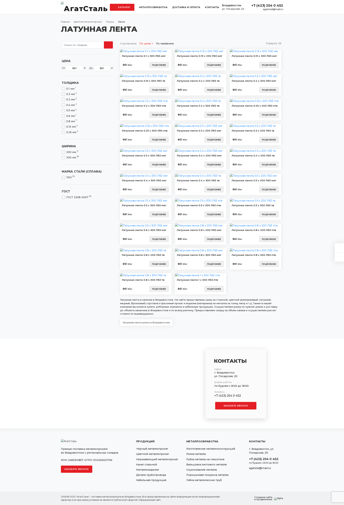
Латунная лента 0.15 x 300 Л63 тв (143, 80)
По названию (165, 43)
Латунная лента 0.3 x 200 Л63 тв (253, 130)
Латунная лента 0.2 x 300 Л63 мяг (254, 80)
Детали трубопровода (151, 475)
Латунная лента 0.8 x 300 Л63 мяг (199, 254)
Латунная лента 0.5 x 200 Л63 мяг (254, 180)
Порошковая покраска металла (207, 475)
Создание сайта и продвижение (263, 498)
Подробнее (159, 65)
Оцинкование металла (201, 469)
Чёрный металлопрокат (152, 448)
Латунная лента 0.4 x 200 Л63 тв (253, 155)
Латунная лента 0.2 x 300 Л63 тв (198, 105)
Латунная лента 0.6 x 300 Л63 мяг (144, 230)
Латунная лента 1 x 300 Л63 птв (197, 279)
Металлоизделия (147, 469)
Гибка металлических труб (204, 480)
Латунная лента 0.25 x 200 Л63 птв (255, 105)
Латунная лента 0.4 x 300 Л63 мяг (144, 180)
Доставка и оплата (186, 7)
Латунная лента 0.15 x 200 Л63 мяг (199, 55)
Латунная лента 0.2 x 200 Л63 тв (198, 80)
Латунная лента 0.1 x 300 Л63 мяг (144, 55)
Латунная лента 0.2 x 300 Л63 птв (144, 105)
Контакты (212, 7)
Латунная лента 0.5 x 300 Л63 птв (199, 205)
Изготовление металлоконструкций (210, 448)
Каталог (124, 7)
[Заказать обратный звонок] (339, 257)
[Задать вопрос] (339, 247)
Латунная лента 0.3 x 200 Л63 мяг (199, 130)
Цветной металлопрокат (152, 454)
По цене (145, 43)
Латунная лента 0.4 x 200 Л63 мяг (199, 155)
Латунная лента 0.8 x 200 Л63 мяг (199, 230)
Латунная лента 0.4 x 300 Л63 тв (198, 180)
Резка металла (196, 454)
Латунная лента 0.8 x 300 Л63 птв (254, 254)
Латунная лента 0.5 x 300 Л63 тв (253, 205)
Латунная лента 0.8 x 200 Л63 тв (143, 254)
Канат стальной (146, 464)
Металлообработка (153, 7)
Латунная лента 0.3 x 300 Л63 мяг (144, 155)
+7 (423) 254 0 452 (267, 6)
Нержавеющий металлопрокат (157, 459)
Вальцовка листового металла (206, 464)
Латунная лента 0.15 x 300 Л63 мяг (254, 55)
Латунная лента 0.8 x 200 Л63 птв (254, 230)
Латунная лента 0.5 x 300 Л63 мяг (144, 205)
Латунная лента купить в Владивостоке (146, 322)
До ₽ (101, 68)
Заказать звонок (236, 405)
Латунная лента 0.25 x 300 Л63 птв (145, 130)
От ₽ (74, 68)
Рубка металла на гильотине (205, 459)
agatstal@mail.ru (273, 9)
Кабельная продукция (151, 480)
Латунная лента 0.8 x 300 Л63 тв (143, 279)
